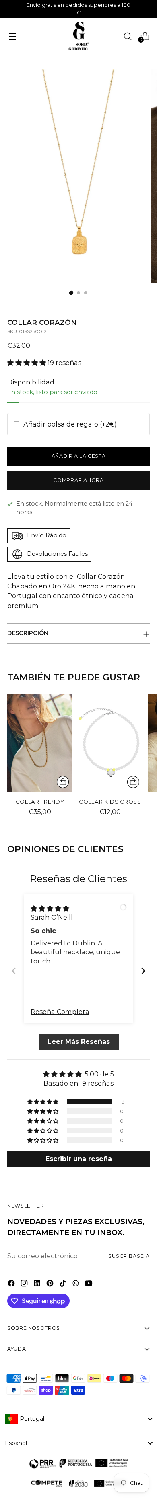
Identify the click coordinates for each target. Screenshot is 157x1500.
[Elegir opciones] (133, 782)
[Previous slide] (13, 971)
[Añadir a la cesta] (62, 782)
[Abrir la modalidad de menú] (12, 36)
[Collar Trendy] (39, 742)
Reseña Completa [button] (60, 1012)
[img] (50, 908)
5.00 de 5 (99, 1074)
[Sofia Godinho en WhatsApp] (76, 1284)
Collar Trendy (40, 801)
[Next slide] (143, 971)
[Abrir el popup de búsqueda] (127, 36)
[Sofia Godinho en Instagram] (25, 1284)
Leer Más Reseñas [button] (79, 1041)
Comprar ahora (78, 480)
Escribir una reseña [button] (78, 1159)
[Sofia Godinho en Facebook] (12, 1284)
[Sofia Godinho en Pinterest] (51, 1284)
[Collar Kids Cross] (110, 742)
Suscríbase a (129, 1256)
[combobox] (78, 1419)
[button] (27, 363)
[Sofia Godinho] (78, 36)
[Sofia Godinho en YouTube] (89, 1284)
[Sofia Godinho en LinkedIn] (38, 1284)
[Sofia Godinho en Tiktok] (63, 1284)
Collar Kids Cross (110, 801)
